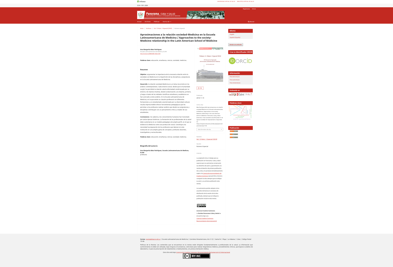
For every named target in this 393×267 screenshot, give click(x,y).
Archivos (148, 22)
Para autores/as (234, 80)
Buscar (251, 22)
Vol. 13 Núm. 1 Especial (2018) (163, 28)
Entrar (254, 9)
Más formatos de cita (204, 129)
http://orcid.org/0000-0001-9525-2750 (150, 53)
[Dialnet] (240, 96)
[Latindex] (232, 96)
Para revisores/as (235, 83)
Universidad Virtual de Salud (226, 1)
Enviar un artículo (236, 44)
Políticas (156, 22)
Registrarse (246, 9)
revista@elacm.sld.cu (153, 239)
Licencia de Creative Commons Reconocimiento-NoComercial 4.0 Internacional (203, 252)
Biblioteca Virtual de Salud (245, 1)
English (232, 34)
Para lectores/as (235, 77)
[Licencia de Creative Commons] (196, 258)
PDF (200, 88)
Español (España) (235, 37)
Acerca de (166, 22)
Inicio (141, 28)
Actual (139, 22)
